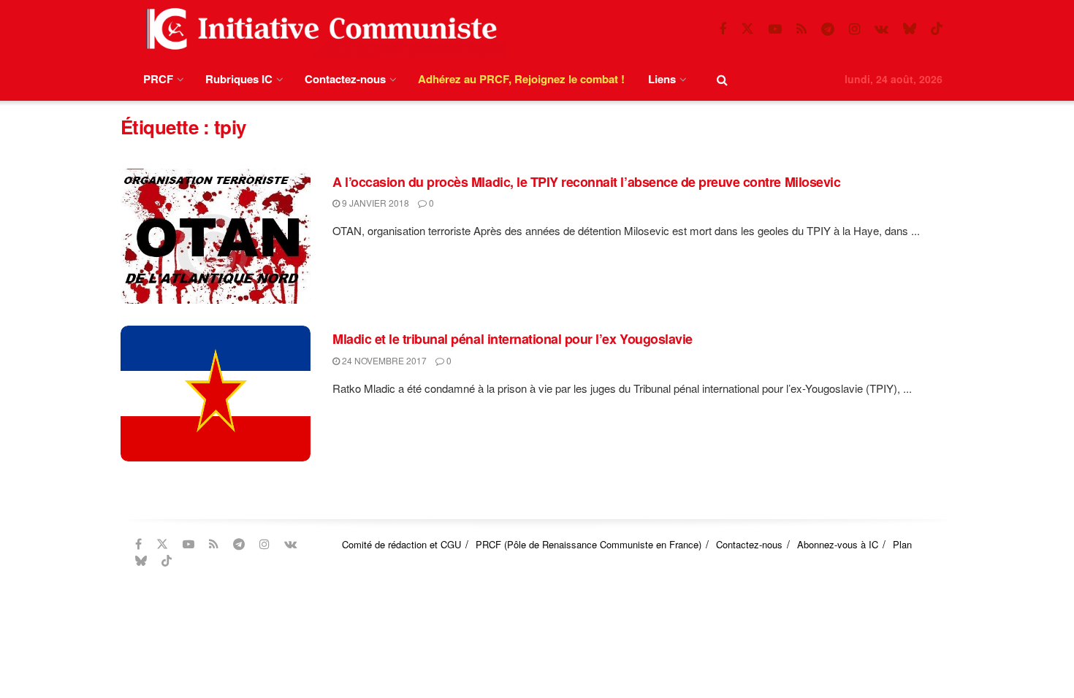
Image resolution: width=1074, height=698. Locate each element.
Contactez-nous (345, 79)
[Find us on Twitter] (747, 28)
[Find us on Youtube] (775, 29)
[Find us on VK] (881, 29)
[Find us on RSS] (801, 29)
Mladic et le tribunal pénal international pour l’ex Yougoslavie (512, 338)
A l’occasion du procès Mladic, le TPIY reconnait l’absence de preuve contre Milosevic (586, 181)
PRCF (158, 79)
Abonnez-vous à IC (837, 544)
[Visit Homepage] (319, 29)
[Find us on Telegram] (827, 29)
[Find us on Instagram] (854, 29)
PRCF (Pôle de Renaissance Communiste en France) (588, 544)
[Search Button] (722, 79)
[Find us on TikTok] (936, 28)
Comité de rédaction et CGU (401, 544)
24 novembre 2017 (383, 360)
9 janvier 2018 (374, 202)
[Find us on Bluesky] (909, 28)
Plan (902, 544)
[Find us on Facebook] (722, 29)
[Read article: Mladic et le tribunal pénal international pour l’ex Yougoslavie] (216, 393)
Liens (662, 79)
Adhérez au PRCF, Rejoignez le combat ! (521, 79)
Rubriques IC (239, 79)
